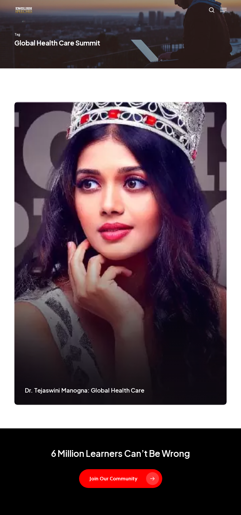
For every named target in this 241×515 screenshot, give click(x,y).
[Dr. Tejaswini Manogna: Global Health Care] (120, 253)
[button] (223, 10)
